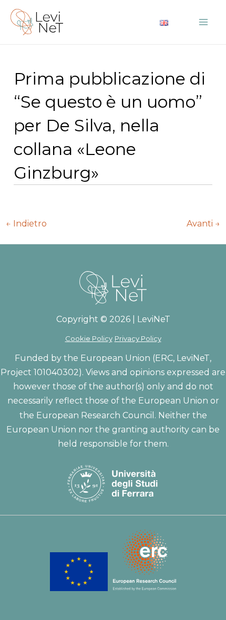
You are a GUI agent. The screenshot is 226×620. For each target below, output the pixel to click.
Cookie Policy (88, 338)
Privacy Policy (138, 338)
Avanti (203, 224)
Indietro (26, 224)
